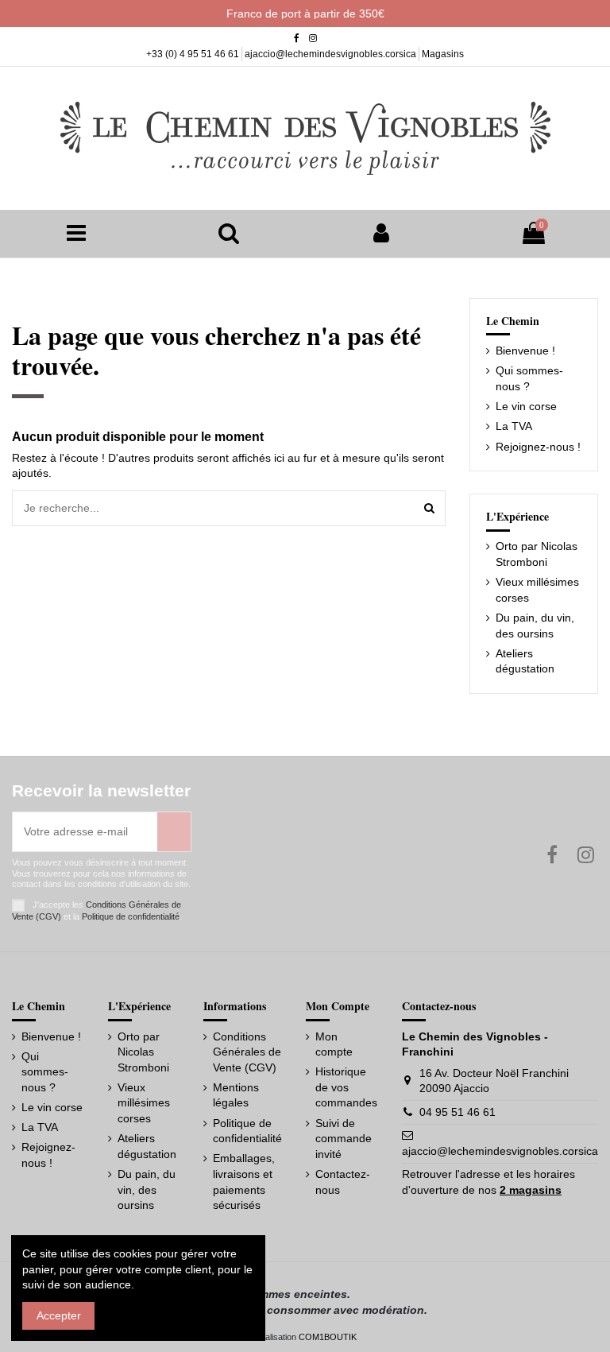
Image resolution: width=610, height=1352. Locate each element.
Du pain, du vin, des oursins (535, 625)
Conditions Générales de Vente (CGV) (247, 1052)
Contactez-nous (342, 1182)
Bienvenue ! (525, 350)
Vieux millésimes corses (537, 589)
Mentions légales (236, 1095)
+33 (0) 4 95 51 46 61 (193, 54)
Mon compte (334, 1044)
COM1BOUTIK (328, 1337)
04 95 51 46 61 (457, 1112)
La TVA (514, 426)
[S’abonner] (174, 831)
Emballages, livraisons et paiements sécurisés (244, 1181)
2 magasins (531, 1189)
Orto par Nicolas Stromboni (536, 554)
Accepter (59, 1315)
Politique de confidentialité (131, 916)
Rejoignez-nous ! (538, 446)
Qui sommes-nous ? (529, 378)
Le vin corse (526, 406)
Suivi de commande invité (343, 1138)
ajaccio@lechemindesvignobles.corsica (332, 54)
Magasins (443, 54)
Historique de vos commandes (346, 1087)
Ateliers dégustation (525, 661)
